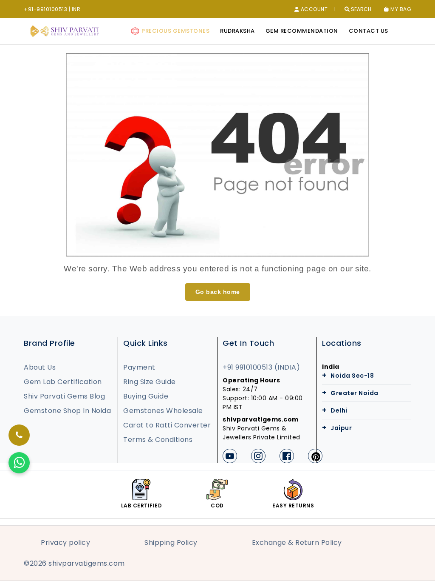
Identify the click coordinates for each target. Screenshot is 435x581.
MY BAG (400, 9)
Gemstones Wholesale (163, 411)
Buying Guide (145, 396)
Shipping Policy (171, 542)
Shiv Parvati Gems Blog (64, 396)
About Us (40, 367)
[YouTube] (230, 456)
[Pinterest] (315, 456)
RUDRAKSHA (237, 31)
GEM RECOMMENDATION (302, 31)
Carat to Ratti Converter (167, 425)
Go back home (217, 291)
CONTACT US (368, 31)
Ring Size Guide (149, 382)
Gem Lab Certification (63, 382)
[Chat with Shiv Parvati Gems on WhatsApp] (19, 462)
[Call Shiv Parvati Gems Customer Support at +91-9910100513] (19, 435)
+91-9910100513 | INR (52, 9)
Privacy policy (65, 542)
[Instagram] (258, 456)
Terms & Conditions (157, 439)
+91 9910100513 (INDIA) (261, 367)
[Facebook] (287, 456)
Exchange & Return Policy (297, 542)
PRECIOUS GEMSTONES (175, 31)
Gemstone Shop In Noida (67, 411)
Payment (139, 367)
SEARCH (360, 9)
